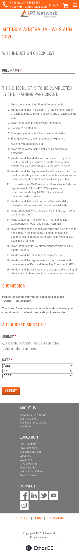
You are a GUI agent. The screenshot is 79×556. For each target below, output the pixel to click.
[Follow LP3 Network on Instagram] (24, 506)
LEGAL (38, 518)
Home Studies (28, 467)
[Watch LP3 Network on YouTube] (53, 496)
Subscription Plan (30, 451)
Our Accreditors (29, 418)
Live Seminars (28, 447)
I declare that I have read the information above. (30, 346)
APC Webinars (28, 463)
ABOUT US (22, 518)
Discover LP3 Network (33, 414)
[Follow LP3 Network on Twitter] (44, 496)
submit (8, 337)
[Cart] (65, 7)
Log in (55, 5)
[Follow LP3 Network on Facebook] (24, 496)
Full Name (10, 71)
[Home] (39, 13)
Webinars (25, 455)
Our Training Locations (33, 422)
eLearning (26, 459)
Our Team (25, 426)
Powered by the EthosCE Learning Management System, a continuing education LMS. (39, 548)
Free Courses (28, 475)
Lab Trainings (28, 444)
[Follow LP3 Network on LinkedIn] (34, 496)
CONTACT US (55, 518)
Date (6, 360)
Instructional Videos (31, 471)
